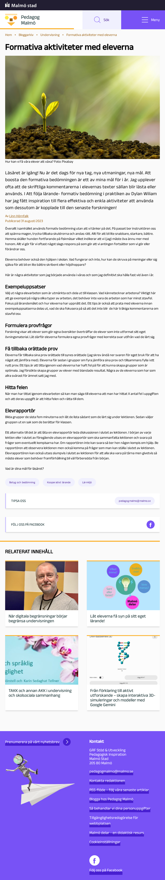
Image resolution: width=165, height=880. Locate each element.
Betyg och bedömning (22, 482)
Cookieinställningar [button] (104, 842)
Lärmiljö (87, 482)
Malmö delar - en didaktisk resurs (116, 833)
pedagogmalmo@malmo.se (111, 771)
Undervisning (50, 35)
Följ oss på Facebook (105, 870)
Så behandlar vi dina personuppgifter (119, 808)
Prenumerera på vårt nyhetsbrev (32, 742)
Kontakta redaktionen (107, 780)
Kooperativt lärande (59, 482)
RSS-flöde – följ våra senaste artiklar (119, 790)
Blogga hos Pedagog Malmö (111, 799)
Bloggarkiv (26, 35)
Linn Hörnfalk (19, 216)
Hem (8, 35)
